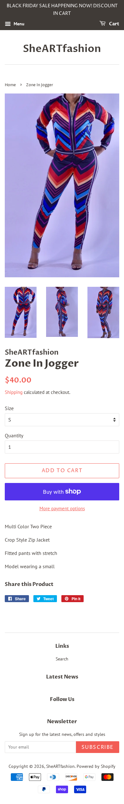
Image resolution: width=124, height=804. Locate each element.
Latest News (62, 676)
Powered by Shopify (96, 766)
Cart (113, 24)
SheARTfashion (62, 49)
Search (62, 659)
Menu (18, 24)
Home (10, 85)
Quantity (14, 435)
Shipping (14, 392)
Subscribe (97, 747)
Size (9, 408)
